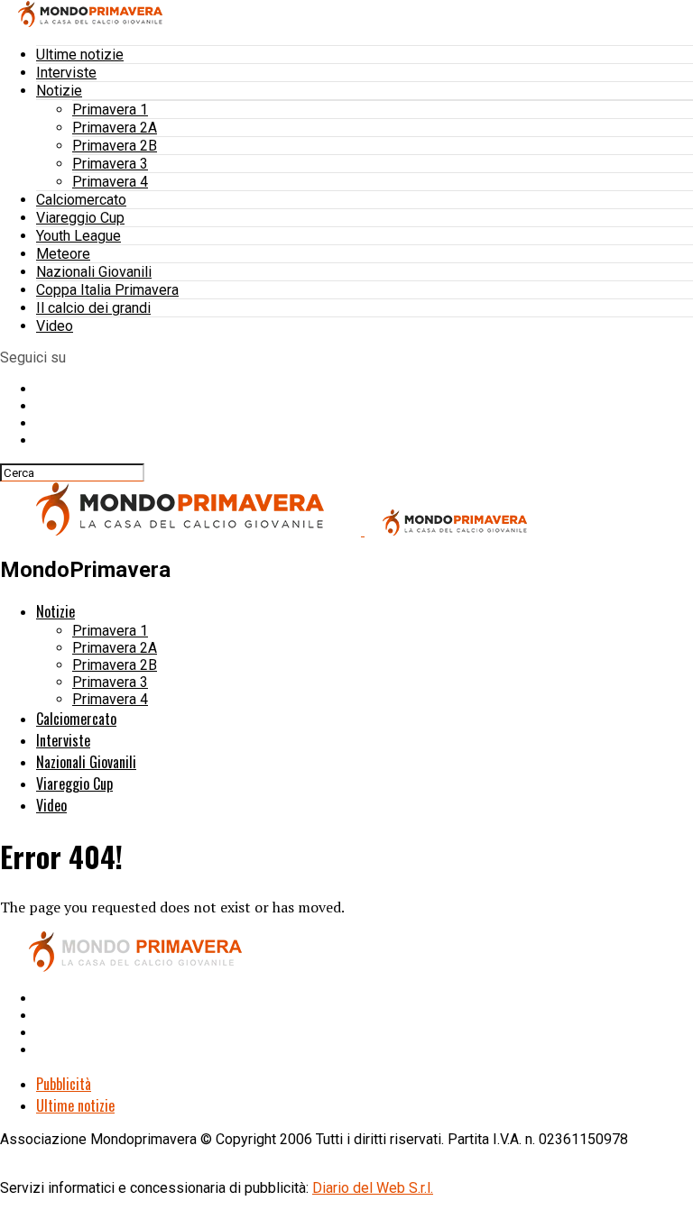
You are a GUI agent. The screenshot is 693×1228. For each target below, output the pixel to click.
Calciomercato (81, 199)
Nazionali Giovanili (94, 271)
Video (54, 325)
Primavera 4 (110, 181)
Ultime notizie (80, 54)
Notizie (59, 90)
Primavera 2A (114, 127)
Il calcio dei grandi (93, 307)
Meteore (63, 253)
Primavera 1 (110, 109)
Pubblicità (63, 1084)
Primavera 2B (114, 145)
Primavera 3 (110, 163)
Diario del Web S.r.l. (372, 1187)
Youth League (78, 235)
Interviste (66, 72)
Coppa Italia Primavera (107, 289)
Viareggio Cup (80, 217)
